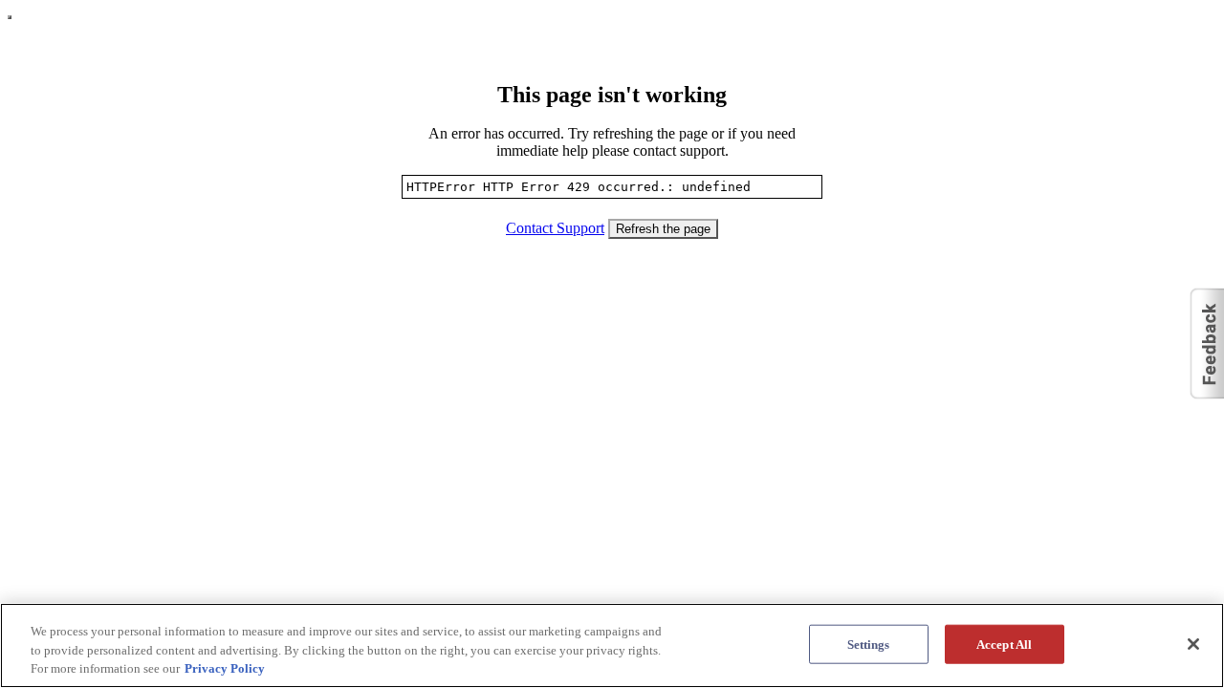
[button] (1206, 344)
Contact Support (555, 228)
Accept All (1004, 643)
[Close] (1193, 644)
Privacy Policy (225, 668)
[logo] (9, 17)
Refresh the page (663, 229)
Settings (868, 643)
